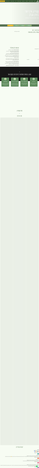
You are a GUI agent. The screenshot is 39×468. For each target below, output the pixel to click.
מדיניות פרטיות (8, 1)
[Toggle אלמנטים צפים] (37, 466)
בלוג (15, 1)
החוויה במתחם (19, 1)
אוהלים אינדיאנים (31, 1)
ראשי (34, 1)
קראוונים (27, 1)
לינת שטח (23, 1)
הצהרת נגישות (12, 1)
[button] (32, 281)
